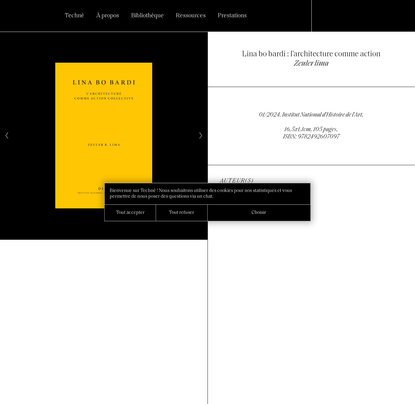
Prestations (232, 16)
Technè (74, 16)
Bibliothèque (147, 16)
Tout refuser (181, 212)
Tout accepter (130, 212)
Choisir (259, 212)
